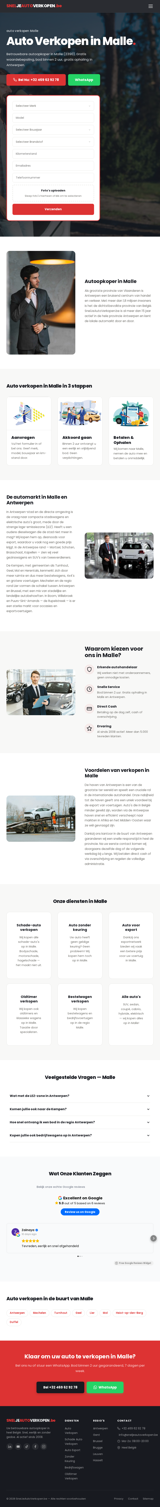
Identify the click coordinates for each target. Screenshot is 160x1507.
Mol (105, 1313)
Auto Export (72, 1450)
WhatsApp (84, 79)
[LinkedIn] (9, 1446)
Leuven (98, 1454)
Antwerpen (17, 1313)
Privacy (118, 1499)
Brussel (97, 1441)
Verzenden (53, 209)
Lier (92, 1313)
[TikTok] (26, 1446)
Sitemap (148, 1499)
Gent (96, 1435)
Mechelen (39, 1313)
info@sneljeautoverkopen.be (138, 1435)
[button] (6, 1238)
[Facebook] (35, 1446)
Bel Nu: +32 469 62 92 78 (38, 79)
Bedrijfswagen (74, 1467)
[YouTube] (18, 1446)
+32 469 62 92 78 (133, 1428)
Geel (79, 1313)
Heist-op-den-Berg (129, 1313)
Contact (133, 1499)
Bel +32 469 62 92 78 (60, 1387)
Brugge (98, 1448)
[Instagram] (43, 1446)
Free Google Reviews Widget (135, 1263)
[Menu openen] (151, 6)
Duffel (14, 1322)
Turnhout (60, 1313)
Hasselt (98, 1460)
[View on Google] (15, 1232)
